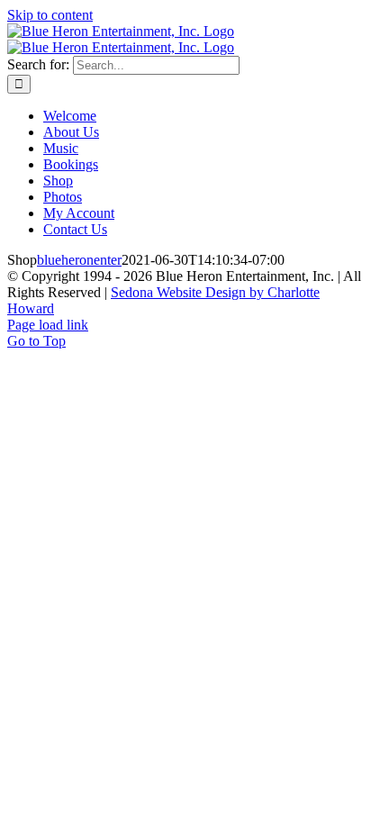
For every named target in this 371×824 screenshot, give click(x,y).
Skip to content (50, 15)
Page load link (47, 324)
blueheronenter (79, 259)
